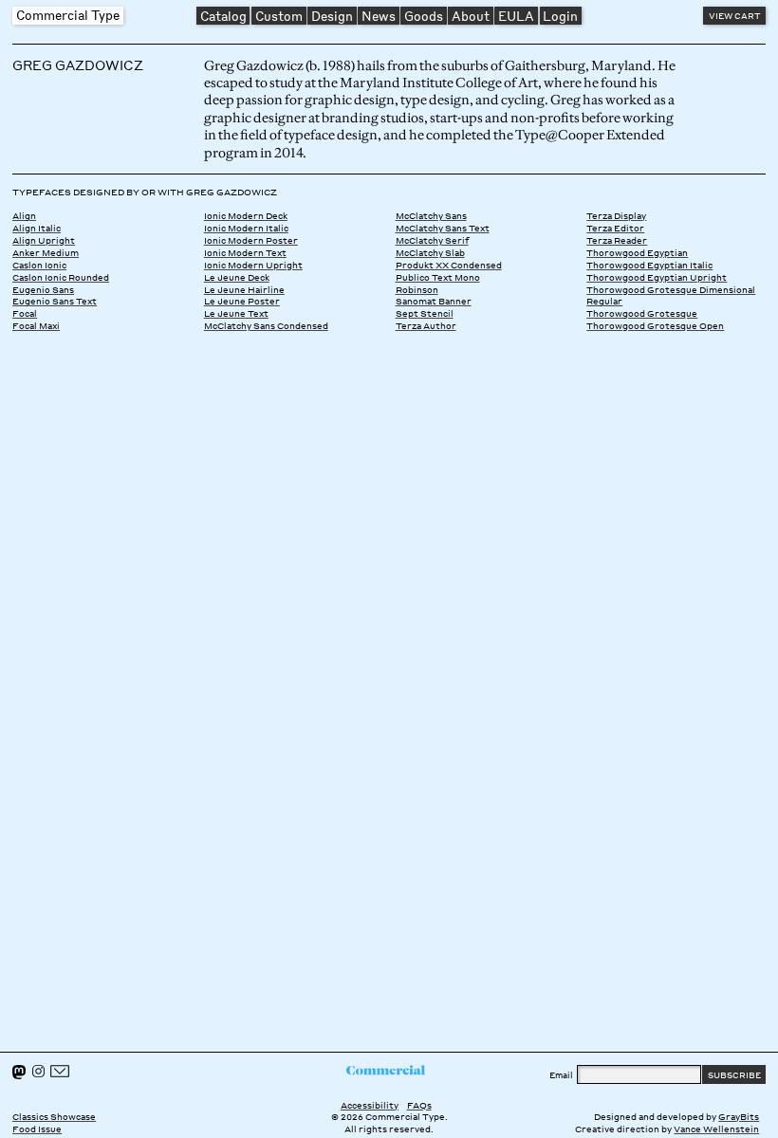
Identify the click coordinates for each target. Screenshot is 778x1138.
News (378, 16)
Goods (423, 16)
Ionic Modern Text (245, 252)
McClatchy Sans (431, 215)
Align (24, 215)
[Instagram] (38, 1071)
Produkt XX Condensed (449, 264)
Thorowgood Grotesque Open (655, 325)
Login (560, 16)
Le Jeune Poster (242, 300)
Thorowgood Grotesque (641, 313)
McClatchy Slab (430, 252)
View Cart (735, 15)
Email (561, 1074)
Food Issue (37, 1128)
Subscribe (734, 1074)
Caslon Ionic (39, 264)
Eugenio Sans (43, 289)
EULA (516, 16)
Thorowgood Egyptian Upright (656, 277)
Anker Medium (45, 252)
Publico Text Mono (438, 277)
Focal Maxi (36, 325)
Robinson (417, 289)
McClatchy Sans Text (443, 227)
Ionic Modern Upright (253, 264)
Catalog (223, 16)
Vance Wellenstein (716, 1128)
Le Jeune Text (236, 313)
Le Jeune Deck (236, 277)
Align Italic (36, 227)
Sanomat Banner (434, 300)
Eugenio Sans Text (54, 300)
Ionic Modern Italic (246, 227)
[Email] (59, 1071)
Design (332, 16)
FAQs (419, 1104)
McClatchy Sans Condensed (266, 325)
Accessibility (369, 1104)
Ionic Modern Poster (251, 240)
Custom (279, 16)
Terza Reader (616, 240)
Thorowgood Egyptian (637, 252)
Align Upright (43, 240)
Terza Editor (615, 227)
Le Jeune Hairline (244, 289)
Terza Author (426, 325)
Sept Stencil (425, 313)
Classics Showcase (54, 1116)
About (471, 16)
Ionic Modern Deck (245, 215)
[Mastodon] (19, 1072)
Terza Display (616, 215)
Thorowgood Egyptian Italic (649, 264)
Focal (24, 313)
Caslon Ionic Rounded (60, 277)
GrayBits (738, 1116)
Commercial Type (68, 15)
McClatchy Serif (432, 240)
